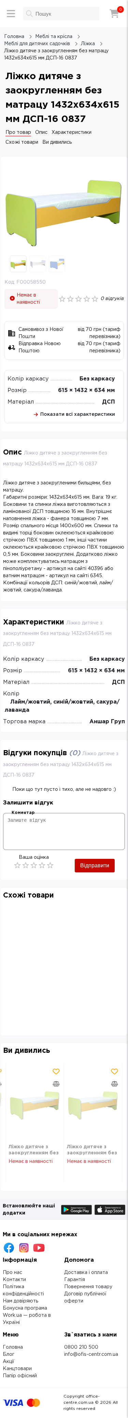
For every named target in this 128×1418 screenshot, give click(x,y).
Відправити (94, 865)
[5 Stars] (50, 865)
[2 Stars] (26, 865)
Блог (8, 1354)
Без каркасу (97, 379)
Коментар (23, 813)
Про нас (12, 1273)
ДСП (108, 402)
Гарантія (74, 1280)
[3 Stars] (34, 865)
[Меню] (11, 13)
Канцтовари (17, 1369)
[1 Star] (17, 865)
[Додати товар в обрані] (56, 1071)
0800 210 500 (81, 1347)
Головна (13, 1347)
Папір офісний (20, 1376)
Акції (8, 1362)
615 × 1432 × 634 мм (86, 390)
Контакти (14, 1280)
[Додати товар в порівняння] (56, 1083)
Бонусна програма (25, 1308)
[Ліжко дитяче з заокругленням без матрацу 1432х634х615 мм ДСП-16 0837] (35, 1103)
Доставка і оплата (86, 1273)
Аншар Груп (107, 721)
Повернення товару (88, 1287)
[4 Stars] (42, 865)
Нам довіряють (20, 1301)
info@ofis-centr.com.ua (91, 1354)
